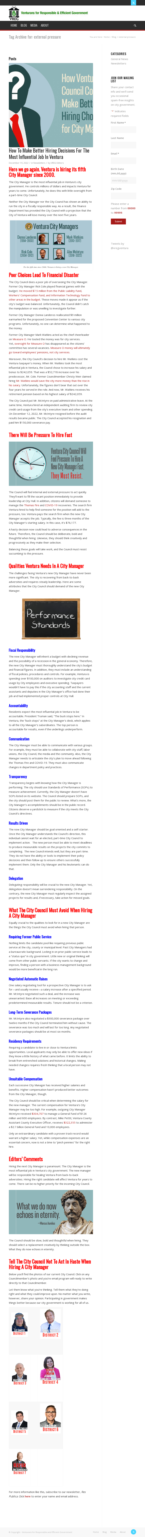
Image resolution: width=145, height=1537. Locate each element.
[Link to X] (133, 2)
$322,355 (70, 1122)
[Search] (134, 25)
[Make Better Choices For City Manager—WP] (51, 105)
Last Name (117, 138)
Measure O (19, 339)
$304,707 (38, 1113)
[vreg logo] (49, 13)
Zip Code (116, 188)
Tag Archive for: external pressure (35, 36)
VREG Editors (57, 162)
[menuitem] (14, 25)
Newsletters (39, 162)
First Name (118, 122)
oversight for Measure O (29, 343)
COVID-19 (51, 505)
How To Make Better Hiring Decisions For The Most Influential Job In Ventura (49, 153)
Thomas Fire (31, 505)
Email (115, 153)
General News (119, 59)
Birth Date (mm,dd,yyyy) (118, 171)
